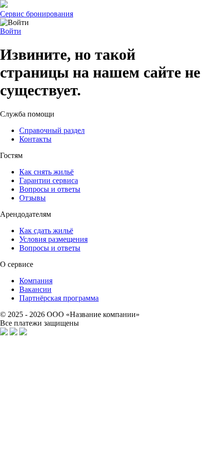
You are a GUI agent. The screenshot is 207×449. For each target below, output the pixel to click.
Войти (10, 31)
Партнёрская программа (59, 298)
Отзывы (32, 198)
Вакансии (35, 289)
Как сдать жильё (46, 230)
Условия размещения (53, 239)
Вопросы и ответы (49, 189)
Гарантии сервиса (48, 180)
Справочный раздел (52, 130)
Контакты (35, 139)
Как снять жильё (46, 172)
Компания (35, 281)
